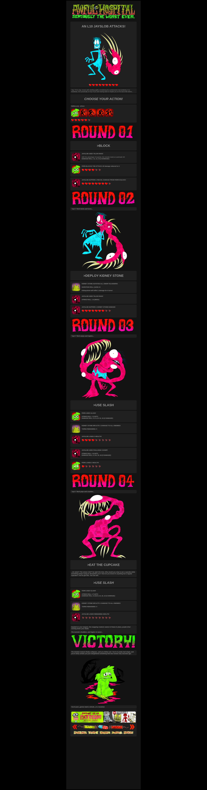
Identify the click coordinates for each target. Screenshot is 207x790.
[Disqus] (103, 767)
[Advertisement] (103, 741)
